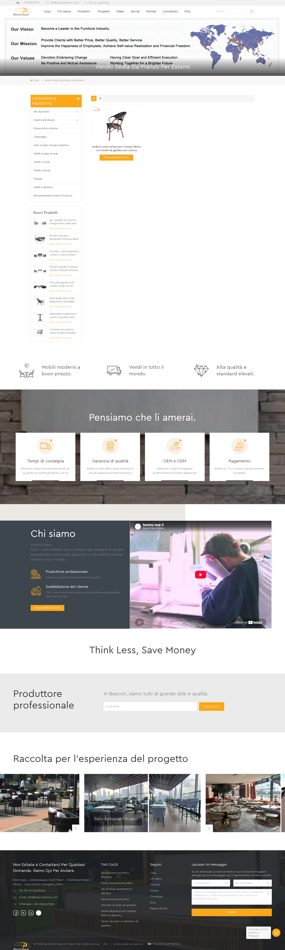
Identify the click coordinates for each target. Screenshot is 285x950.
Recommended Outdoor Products (53, 196)
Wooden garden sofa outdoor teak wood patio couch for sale (61, 284)
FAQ (187, 11)
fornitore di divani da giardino (118, 905)
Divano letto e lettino (46, 128)
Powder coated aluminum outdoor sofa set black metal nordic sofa (64, 253)
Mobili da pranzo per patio (116, 883)
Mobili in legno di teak (46, 153)
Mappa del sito (159, 908)
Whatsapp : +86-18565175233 (36, 904)
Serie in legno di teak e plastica (51, 145)
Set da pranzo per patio (115, 899)
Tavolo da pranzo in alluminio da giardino (119, 923)
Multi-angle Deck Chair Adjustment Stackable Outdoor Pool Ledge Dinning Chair (62, 300)
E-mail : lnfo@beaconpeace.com (38, 897)
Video (120, 11)
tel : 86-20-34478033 (32, 890)
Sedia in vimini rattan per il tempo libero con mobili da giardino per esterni (116, 148)
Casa (47, 11)
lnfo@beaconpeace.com (64, 2)
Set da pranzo (41, 111)
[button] (209, 828)
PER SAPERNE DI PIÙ (59, 228)
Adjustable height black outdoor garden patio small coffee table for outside (62, 316)
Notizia (151, 11)
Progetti (104, 11)
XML (105, 944)
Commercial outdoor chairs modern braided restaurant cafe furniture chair (63, 331)
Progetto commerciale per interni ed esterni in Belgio (240, 823)
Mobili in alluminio (43, 187)
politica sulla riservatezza (128, 944)
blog (153, 902)
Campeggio (40, 137)
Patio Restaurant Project (116, 819)
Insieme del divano (44, 120)
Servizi (135, 11)
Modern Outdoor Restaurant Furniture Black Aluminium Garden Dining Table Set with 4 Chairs (64, 238)
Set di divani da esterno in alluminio (116, 891)
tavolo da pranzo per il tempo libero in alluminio (118, 913)
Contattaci (170, 11)
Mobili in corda (42, 162)
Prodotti (83, 11)
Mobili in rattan (42, 170)
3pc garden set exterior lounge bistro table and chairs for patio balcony (63, 222)
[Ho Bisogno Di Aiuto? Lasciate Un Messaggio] (276, 933)
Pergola (38, 179)
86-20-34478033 (99, 2)
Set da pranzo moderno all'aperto (115, 875)
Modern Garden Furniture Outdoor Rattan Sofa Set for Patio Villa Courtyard (63, 269)
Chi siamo (64, 11)
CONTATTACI (31, 2)
